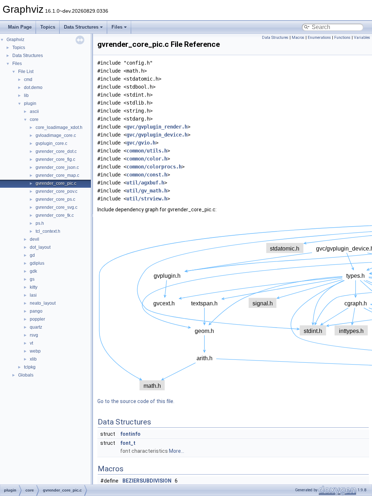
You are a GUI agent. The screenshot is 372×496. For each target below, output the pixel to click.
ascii (34, 111)
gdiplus (37, 263)
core (34, 119)
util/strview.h (146, 199)
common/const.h (146, 175)
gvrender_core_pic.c (56, 183)
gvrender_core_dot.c (56, 151)
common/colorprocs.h (154, 167)
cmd (28, 79)
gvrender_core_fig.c (55, 159)
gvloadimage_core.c (56, 135)
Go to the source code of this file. (135, 401)
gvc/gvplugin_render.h (156, 127)
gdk (33, 271)
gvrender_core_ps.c (55, 199)
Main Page (20, 27)
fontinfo (130, 434)
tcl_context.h (48, 231)
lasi (33, 295)
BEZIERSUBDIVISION (146, 481)
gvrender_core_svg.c (56, 207)
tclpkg (30, 367)
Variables (362, 37)
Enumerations (319, 37)
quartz (36, 327)
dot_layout (40, 247)
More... (176, 451)
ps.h (40, 223)
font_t (128, 443)
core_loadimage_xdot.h (59, 127)
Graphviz (15, 39)
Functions (342, 37)
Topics (47, 27)
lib (26, 95)
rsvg (34, 335)
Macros (298, 37)
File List (25, 71)
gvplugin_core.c (51, 143)
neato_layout (43, 303)
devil (34, 239)
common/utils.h (146, 151)
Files (117, 27)
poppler (37, 319)
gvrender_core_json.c (57, 167)
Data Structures (81, 27)
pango (36, 311)
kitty (33, 287)
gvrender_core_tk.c (55, 215)
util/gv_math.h (146, 191)
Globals (25, 375)
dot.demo (33, 87)
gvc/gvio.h (140, 143)
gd (32, 255)
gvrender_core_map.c (57, 175)
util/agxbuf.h (145, 183)
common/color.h (146, 159)
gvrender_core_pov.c (56, 191)
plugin (30, 103)
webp (35, 351)
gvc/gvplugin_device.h (156, 135)
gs (32, 279)
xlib (33, 359)
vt (31, 343)
